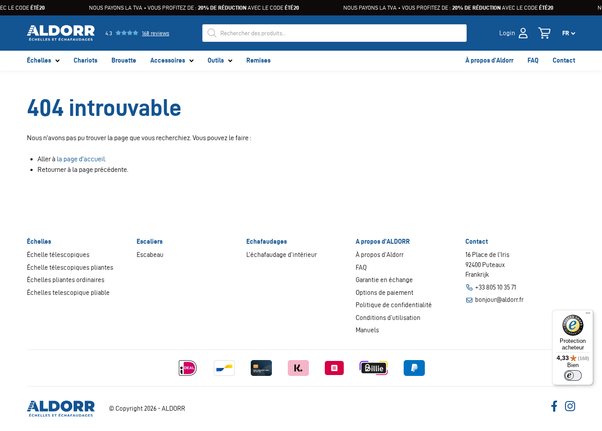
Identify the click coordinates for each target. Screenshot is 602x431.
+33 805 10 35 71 (495, 287)
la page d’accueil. (81, 159)
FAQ (533, 60)
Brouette (123, 60)
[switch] (573, 375)
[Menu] (588, 315)
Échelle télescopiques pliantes (70, 267)
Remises (258, 60)
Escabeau (150, 254)
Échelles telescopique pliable (68, 292)
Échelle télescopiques (58, 254)
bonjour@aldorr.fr (499, 299)
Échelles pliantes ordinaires (65, 279)
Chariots (85, 60)
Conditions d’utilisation (388, 317)
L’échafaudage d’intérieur (281, 254)
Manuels (367, 330)
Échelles (39, 60)
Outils (216, 60)
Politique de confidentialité (394, 304)
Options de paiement (384, 292)
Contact (564, 60)
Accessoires (167, 60)
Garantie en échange (384, 279)
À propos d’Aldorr (489, 60)
